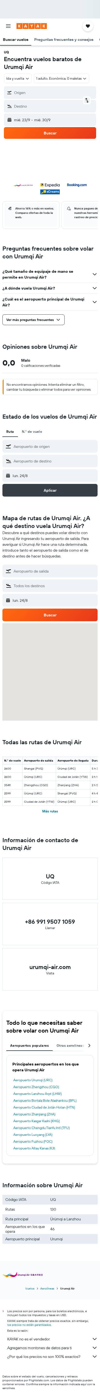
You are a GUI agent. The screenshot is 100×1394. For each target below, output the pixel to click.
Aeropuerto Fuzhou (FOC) (32, 1141)
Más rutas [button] (50, 811)
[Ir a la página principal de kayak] (32, 26)
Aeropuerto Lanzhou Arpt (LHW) (37, 1094)
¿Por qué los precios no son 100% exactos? (43, 1356)
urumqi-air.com (50, 966)
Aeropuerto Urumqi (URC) (32, 1080)
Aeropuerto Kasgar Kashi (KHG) (36, 1121)
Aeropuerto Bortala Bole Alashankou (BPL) (44, 1100)
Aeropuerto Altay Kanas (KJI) (34, 1148)
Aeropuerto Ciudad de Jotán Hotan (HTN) (44, 1107)
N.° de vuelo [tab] (32, 431)
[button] (8, 26)
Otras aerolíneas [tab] (70, 1045)
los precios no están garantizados (29, 1325)
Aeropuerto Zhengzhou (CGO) (36, 1087)
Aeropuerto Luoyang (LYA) (32, 1134)
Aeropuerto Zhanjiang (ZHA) (34, 1114)
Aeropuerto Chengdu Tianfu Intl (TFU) (41, 1128)
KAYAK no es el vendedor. (28, 1339)
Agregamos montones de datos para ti (39, 1347)
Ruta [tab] (10, 431)
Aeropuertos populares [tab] (29, 1045)
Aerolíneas (47, 1288)
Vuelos (29, 1288)
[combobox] (54, 446)
